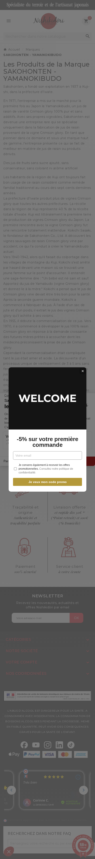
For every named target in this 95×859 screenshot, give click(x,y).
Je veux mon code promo (47, 482)
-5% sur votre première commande (47, 442)
